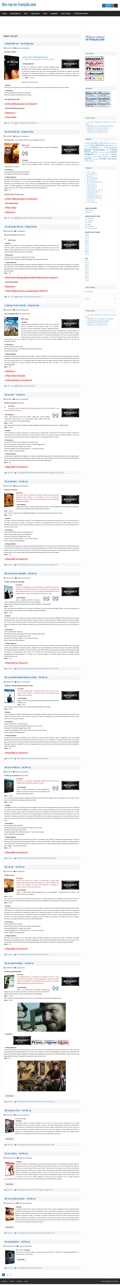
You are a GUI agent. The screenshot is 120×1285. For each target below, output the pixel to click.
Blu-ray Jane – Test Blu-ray (15, 395)
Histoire (46, 564)
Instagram (19, 1281)
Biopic (25, 218)
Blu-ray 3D (114, 145)
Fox (99, 152)
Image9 (36, 758)
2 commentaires (20, 231)
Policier (113, 154)
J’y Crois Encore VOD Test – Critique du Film (21, 227)
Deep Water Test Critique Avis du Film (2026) (100, 126)
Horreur (102, 152)
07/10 (87, 248)
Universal (45, 758)
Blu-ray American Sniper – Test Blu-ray (19, 963)
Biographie (24, 123)
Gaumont (41, 564)
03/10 (87, 240)
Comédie (94, 147)
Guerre (32, 1101)
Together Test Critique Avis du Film (97, 130)
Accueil (4, 13)
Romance (38, 296)
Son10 (56, 472)
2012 (101, 143)
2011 (18, 472)
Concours (101, 147)
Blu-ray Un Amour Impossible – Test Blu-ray (21, 573)
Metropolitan (43, 1144)
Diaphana (33, 668)
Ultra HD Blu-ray (92, 202)
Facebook (4, 1281)
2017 (18, 954)
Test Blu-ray (10, 472)
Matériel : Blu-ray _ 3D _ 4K (95, 190)
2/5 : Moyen (88, 222)
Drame (29, 123)
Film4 (50, 218)
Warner (53, 1101)
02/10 (87, 238)
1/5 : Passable (89, 220)
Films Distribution (43, 472)
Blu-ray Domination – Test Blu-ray (17, 1242)
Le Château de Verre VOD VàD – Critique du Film (22, 305)
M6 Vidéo (43, 858)
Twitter (12, 1281)
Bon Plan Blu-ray (15, 13)
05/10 (87, 244)
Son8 (40, 758)
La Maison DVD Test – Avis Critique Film (19, 44)
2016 (18, 564)
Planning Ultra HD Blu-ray (94, 196)
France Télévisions (39, 1190)
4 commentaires (20, 871)
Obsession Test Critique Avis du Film (97, 132)
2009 (88, 143)
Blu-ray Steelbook (92, 178)
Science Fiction (103, 157)
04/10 (87, 242)
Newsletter (54, 13)
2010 (92, 143)
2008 (85, 143)
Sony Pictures (95, 159)
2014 (18, 1190)
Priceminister (88, 157)
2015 (18, 758)
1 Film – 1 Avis (91, 172)
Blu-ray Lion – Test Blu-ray (14, 867)
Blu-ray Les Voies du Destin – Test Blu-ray (20, 1199)
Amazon (100, 145)
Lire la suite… (10, 1096)
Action (93, 145)
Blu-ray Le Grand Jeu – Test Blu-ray (18, 767)
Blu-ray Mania (89, 291)
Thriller (53, 1144)
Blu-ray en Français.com (19, 4)
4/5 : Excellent (89, 226)
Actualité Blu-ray (92, 174)
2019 (18, 668)
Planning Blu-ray (92, 194)
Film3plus (34, 123)
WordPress (109, 1281)
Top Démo (61, 472)
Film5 (91, 152)
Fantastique (99, 149)
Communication (91, 184)
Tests (25, 13)
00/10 (87, 234)
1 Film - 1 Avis (10, 123)
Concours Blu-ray (92, 186)
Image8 (36, 1268)
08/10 (87, 250)
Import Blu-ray (91, 188)
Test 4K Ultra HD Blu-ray (94, 198)
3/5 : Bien (88, 224)
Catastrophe (31, 218)
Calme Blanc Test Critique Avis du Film (98, 128)
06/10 (87, 246)
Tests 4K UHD (35, 13)
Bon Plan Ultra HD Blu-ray (94, 182)
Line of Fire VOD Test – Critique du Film (19, 132)
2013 (105, 143)
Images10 (37, 858)
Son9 (56, 564)
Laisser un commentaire (22, 48)
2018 (18, 858)
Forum (45, 13)
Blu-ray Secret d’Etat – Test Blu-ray (18, 1110)
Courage (115, 1281)
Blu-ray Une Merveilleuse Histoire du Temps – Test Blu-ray (26, 677)
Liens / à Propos (66, 13)
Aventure (108, 145)
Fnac (96, 152)
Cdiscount (86, 147)
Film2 (107, 150)
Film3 (36, 564)
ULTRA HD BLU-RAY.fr (81, 13)
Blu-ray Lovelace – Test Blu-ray (16, 1153)
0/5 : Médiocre (89, 218)
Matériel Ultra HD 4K (93, 192)
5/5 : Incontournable (91, 228)
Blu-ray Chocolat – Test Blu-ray (16, 481)
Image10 (51, 472)
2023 (18, 123)
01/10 (87, 236)
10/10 (87, 254)
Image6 (47, 1190)
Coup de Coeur (40, 218)
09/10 (87, 252)
